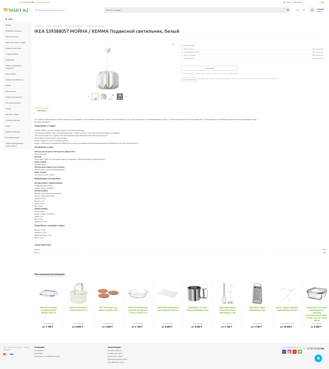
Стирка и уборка (12, 54)
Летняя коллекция (12, 120)
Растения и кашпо (12, 137)
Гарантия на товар (115, 356)
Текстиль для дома (13, 103)
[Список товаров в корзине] (317, 11)
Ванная (8, 85)
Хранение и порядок (13, 31)
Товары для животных (14, 80)
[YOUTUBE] (295, 352)
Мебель (8, 25)
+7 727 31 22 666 (28, 2)
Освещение (9, 60)
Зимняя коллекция (12, 132)
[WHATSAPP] (300, 352)
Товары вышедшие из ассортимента (14, 144)
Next (126, 97)
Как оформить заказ (116, 362)
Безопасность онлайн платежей (47, 356)
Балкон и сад (10, 91)
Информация (114, 347)
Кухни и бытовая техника (15, 42)
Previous (88, 97)
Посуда (8, 109)
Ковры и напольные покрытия (13, 67)
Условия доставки (115, 353)
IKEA (10, 19)
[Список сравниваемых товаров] (297, 10)
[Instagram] (289, 352)
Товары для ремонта (13, 97)
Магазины (38, 353)
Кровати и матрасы (13, 48)
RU (323, 2)
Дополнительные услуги (117, 359)
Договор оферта (114, 350)
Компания (39, 347)
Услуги (7, 126)
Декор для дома (12, 37)
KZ (321, 2)
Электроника (10, 74)
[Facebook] (284, 352)
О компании (39, 350)
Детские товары (12, 114)
